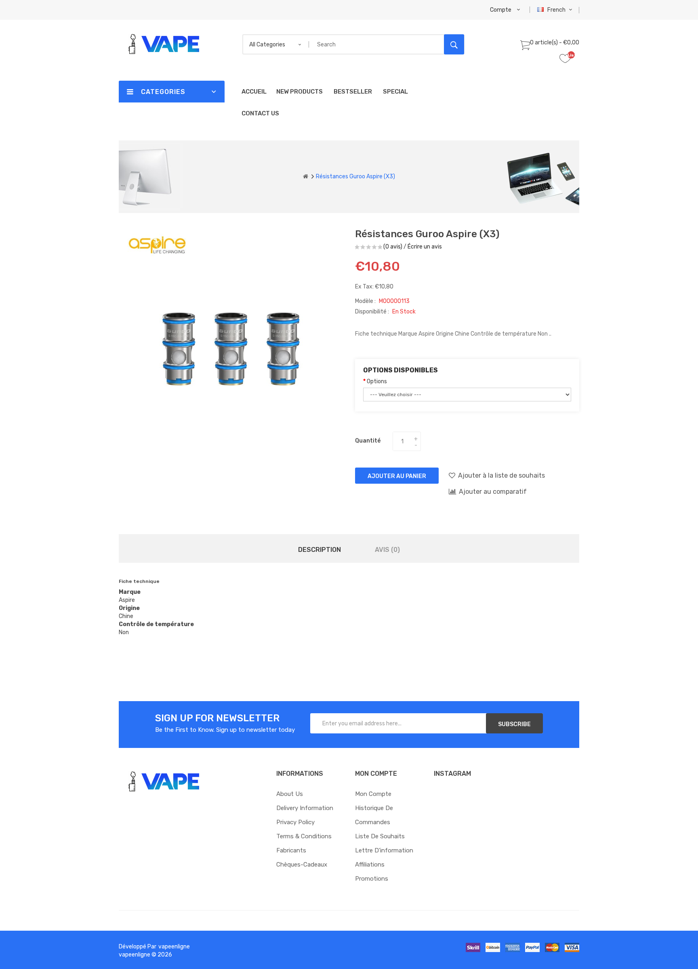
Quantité (368, 440)
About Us (289, 794)
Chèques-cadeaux (301, 864)
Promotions (371, 878)
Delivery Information (304, 808)
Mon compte (373, 794)
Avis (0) (387, 549)
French (557, 9)
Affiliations (370, 864)
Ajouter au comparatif (493, 491)
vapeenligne (174, 946)
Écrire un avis (425, 246)
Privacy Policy (295, 822)
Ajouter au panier (397, 476)
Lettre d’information (384, 850)
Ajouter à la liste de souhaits (501, 475)
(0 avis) (392, 246)
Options (377, 381)
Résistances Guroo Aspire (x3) (355, 176)
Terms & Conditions (304, 836)
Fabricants (291, 850)
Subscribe (514, 724)
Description (319, 549)
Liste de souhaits (380, 836)
